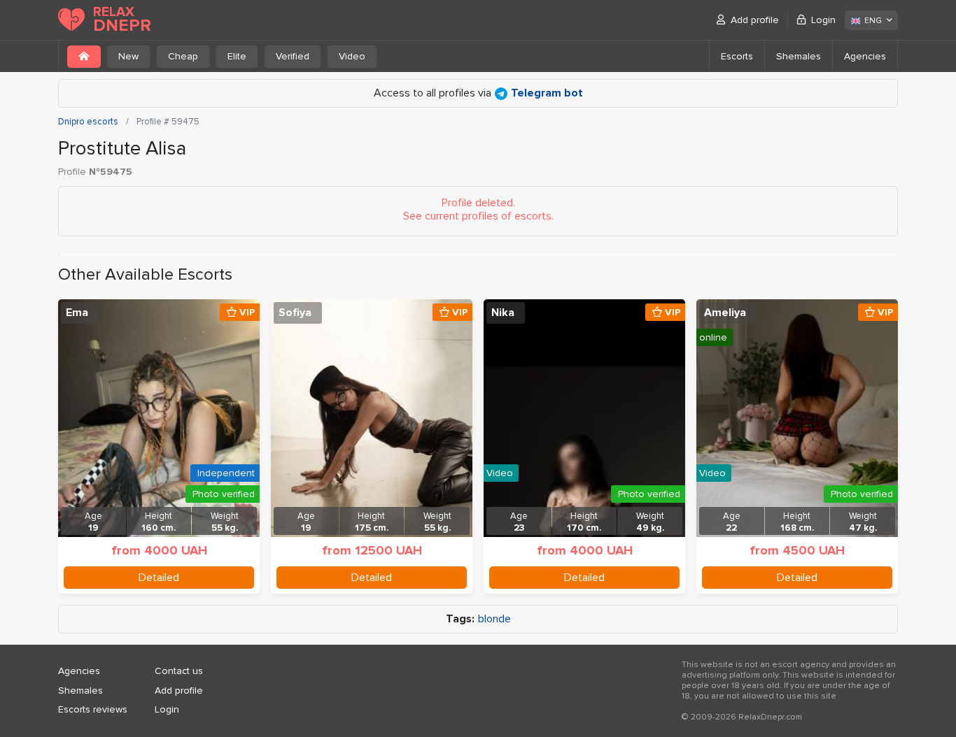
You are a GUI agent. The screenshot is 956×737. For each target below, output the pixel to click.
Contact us (179, 671)
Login (823, 20)
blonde (494, 619)
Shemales (798, 56)
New (128, 56)
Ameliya (725, 313)
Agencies (865, 56)
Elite (236, 56)
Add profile (755, 20)
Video (352, 56)
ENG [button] (873, 20)
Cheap (183, 56)
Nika (502, 313)
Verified (292, 56)
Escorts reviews (92, 709)
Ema (77, 313)
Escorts (737, 56)
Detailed (159, 578)
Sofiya (295, 313)
